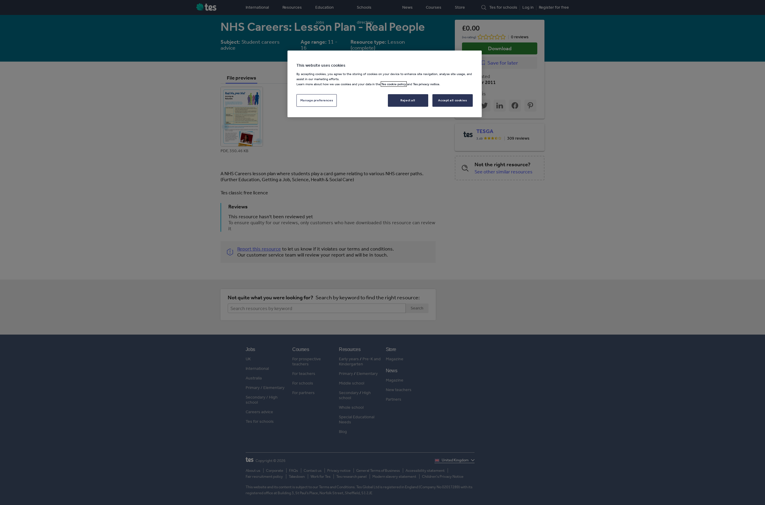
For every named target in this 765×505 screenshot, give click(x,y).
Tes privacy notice (426, 84)
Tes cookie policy (393, 84)
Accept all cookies (452, 100)
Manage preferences (316, 100)
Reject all (407, 100)
